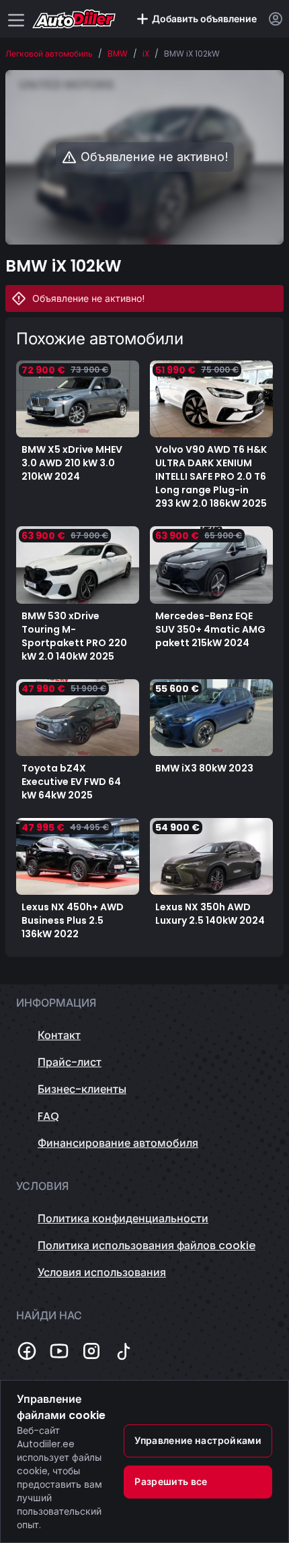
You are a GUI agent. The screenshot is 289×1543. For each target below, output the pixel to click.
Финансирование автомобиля (118, 1143)
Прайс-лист (69, 1062)
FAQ (48, 1116)
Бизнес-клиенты (82, 1089)
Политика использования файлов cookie (146, 1245)
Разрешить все (171, 1481)
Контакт (59, 1035)
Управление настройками (197, 1440)
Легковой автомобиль (49, 54)
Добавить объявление (204, 19)
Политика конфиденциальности (123, 1218)
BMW (118, 54)
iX (145, 54)
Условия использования (102, 1272)
